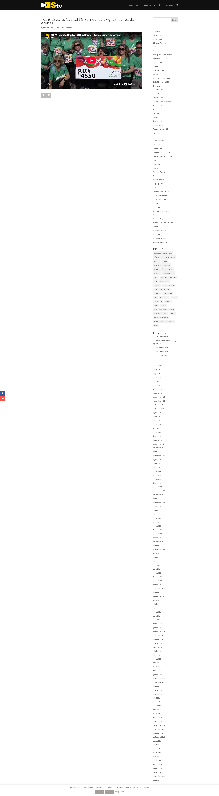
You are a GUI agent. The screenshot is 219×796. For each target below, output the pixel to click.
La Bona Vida (158, 148)
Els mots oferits (159, 94)
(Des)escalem (158, 35)
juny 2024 (156, 467)
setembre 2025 (159, 409)
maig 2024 (157, 471)
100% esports (66, 28)
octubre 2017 (158, 780)
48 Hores (156, 47)
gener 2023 (157, 534)
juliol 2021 (157, 604)
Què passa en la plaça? (161, 211)
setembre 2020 (159, 643)
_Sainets (156, 31)
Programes (147, 5)
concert (164, 261)
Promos (156, 203)
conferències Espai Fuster (162, 265)
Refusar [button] (109, 792)
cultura (156, 269)
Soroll (155, 227)
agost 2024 (157, 459)
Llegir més (119, 792)
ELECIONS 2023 (158, 90)
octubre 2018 (158, 733)
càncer (163, 269)
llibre (164, 293)
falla (155, 281)
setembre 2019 (159, 690)
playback (171, 309)
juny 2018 (156, 749)
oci (161, 301)
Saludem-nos (158, 215)
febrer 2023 (157, 530)
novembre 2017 (159, 776)
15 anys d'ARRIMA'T (160, 43)
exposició (173, 277)
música (174, 297)
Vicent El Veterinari (160, 242)
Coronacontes (158, 70)
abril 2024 (156, 475)
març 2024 (157, 479)
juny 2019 (156, 702)
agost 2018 (157, 741)
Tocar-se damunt (159, 238)
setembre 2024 (159, 455)
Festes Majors (158, 125)
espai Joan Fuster (168, 273)
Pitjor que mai (158, 184)
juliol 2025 (157, 416)
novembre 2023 (159, 495)
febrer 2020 (157, 670)
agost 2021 (157, 600)
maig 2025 (157, 424)
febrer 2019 (157, 717)
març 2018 (157, 760)
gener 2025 (157, 440)
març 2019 (157, 713)
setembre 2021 (159, 596)
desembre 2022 (159, 538)
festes (167, 281)
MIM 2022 (156, 164)
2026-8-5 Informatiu (160, 351)
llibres (170, 293)
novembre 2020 (159, 635)
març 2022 (157, 573)
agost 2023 (157, 506)
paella (156, 305)
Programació (134, 5)
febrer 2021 (157, 624)
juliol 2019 (157, 698)
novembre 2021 (159, 588)
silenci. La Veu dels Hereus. (163, 223)
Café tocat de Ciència (161, 58)
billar (170, 253)
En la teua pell (158, 98)
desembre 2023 (159, 491)
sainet (165, 313)
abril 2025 (156, 428)
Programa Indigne (160, 195)
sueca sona (170, 321)
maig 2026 (157, 377)
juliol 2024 (157, 463)
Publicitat (158, 5)
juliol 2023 (157, 510)
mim (155, 297)
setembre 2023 (159, 502)
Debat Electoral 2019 (161, 82)
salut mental (164, 318)
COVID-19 (156, 74)
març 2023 (157, 526)
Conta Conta (157, 66)
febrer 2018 (157, 764)
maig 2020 (157, 659)
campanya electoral (168, 257)
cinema (156, 261)
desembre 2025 (159, 397)
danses (170, 269)
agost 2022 (157, 553)
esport (156, 277)
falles (161, 281)
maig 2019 (157, 706)
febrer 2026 (157, 389)
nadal (156, 301)
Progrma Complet (160, 199)
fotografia (157, 285)
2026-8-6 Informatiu (160, 347)
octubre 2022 (158, 545)
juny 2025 (156, 420)
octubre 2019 (158, 686)
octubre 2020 (158, 639)
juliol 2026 (157, 370)
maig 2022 (157, 565)
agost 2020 (157, 647)
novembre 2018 (159, 729)
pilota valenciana (160, 309)
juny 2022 (156, 561)
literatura (157, 293)
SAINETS (172, 313)
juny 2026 (156, 373)
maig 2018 (157, 753)
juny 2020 (156, 655)
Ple (154, 187)
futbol (165, 285)
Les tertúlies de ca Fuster (163, 156)
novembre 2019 (159, 682)
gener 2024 (157, 487)
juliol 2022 (157, 557)
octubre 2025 (158, 405)
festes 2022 (157, 121)
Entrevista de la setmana (162, 101)
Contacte (169, 5)
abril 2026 (156, 381)
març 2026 (157, 385)
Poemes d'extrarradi (161, 191)
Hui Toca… (157, 133)
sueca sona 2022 (159, 230)
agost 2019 (157, 694)
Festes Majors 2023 (160, 129)
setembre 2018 (159, 737)
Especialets (157, 105)
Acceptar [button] (100, 792)
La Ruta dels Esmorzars (162, 152)
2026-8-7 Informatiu (160, 337)
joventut (167, 289)
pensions (163, 305)
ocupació (168, 301)
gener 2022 (157, 581)
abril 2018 (156, 756)
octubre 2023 (158, 499)
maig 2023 (157, 518)
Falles (155, 117)
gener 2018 (157, 768)
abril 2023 (156, 522)
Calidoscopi (157, 62)
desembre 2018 (159, 725)
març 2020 (157, 667)
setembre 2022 (159, 549)
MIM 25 (155, 168)
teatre (156, 326)
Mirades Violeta (159, 172)
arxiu (165, 253)
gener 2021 (157, 627)
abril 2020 (156, 663)
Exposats (156, 113)
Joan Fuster (158, 289)
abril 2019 (156, 710)
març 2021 (157, 620)
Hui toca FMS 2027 (160, 355)
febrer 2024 (157, 483)
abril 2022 (156, 569)
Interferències (158, 140)
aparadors (157, 253)
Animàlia (156, 51)
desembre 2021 (159, 584)
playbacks (157, 313)
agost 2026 (157, 366)
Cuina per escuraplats (161, 78)
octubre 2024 (158, 452)
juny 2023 (156, 514)
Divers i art (157, 86)
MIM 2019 (156, 160)
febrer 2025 (157, 436)
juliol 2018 (157, 745)
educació (157, 273)
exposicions (164, 277)
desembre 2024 (159, 444)
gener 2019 (157, 721)
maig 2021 (157, 612)
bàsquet (157, 257)
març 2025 (157, 432)
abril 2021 (156, 616)
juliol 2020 (157, 651)
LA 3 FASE (156, 144)
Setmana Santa (159, 321)
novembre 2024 (159, 448)
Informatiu (157, 137)
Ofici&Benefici (158, 180)
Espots (156, 109)
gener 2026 (157, 393)
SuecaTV (46, 28)
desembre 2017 (159, 772)
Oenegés (156, 176)
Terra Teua (157, 234)
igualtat (171, 285)
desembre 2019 (159, 678)
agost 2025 (157, 412)
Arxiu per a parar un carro (162, 55)
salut (156, 318)
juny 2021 (156, 608)
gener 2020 (157, 674)
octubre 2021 (158, 592)
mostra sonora (164, 297)
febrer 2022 (157, 577)
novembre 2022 (159, 542)
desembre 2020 (159, 631)
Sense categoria (159, 219)
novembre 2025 (159, 401)
